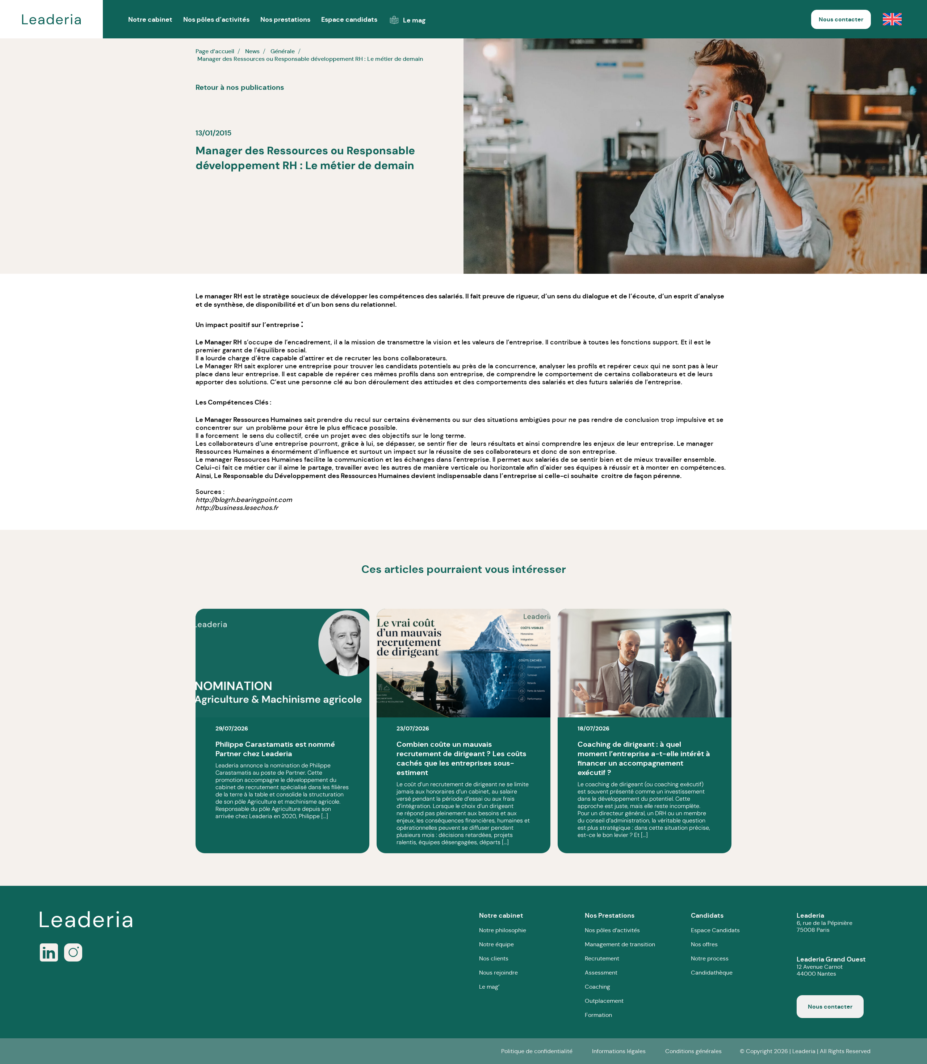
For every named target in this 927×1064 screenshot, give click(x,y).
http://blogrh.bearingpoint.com (244, 500)
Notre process (710, 958)
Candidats (707, 915)
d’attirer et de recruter (335, 358)
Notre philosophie (502, 930)
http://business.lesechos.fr (237, 508)
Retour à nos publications (240, 87)
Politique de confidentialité (536, 1051)
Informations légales (619, 1051)
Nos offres (704, 944)
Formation (598, 1014)
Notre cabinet (501, 915)
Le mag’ (489, 986)
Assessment (601, 972)
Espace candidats (349, 19)
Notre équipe (496, 944)
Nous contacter (841, 19)
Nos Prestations (609, 915)
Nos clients (493, 958)
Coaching (597, 986)
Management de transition (620, 944)
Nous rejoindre (498, 972)
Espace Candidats (715, 930)
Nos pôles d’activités (216, 19)
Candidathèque (712, 972)
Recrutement (602, 958)
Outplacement (604, 1000)
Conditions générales (693, 1051)
